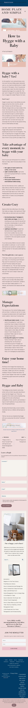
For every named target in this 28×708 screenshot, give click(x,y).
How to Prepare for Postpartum (21, 439)
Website (4, 496)
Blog (15, 659)
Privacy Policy (20, 661)
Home (6, 659)
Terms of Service (14, 663)
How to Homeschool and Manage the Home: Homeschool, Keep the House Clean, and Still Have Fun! (13, 588)
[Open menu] (25, 11)
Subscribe (14, 648)
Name (3, 482)
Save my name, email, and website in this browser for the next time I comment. (15, 501)
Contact (6, 661)
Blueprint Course (8, 2)
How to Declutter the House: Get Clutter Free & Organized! (12, 599)
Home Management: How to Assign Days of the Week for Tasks (14, 594)
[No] (26, 703)
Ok (14, 705)
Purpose (20, 659)
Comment (4, 461)
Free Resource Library (9, 584)
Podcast (12, 661)
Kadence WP (5, 677)
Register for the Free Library (11, 581)
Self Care (16, 33)
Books (11, 659)
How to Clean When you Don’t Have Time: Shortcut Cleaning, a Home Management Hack (13, 605)
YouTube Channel (14, 667)
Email (3, 489)
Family (11, 33)
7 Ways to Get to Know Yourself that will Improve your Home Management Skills (7, 442)
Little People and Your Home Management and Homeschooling (12, 610)
